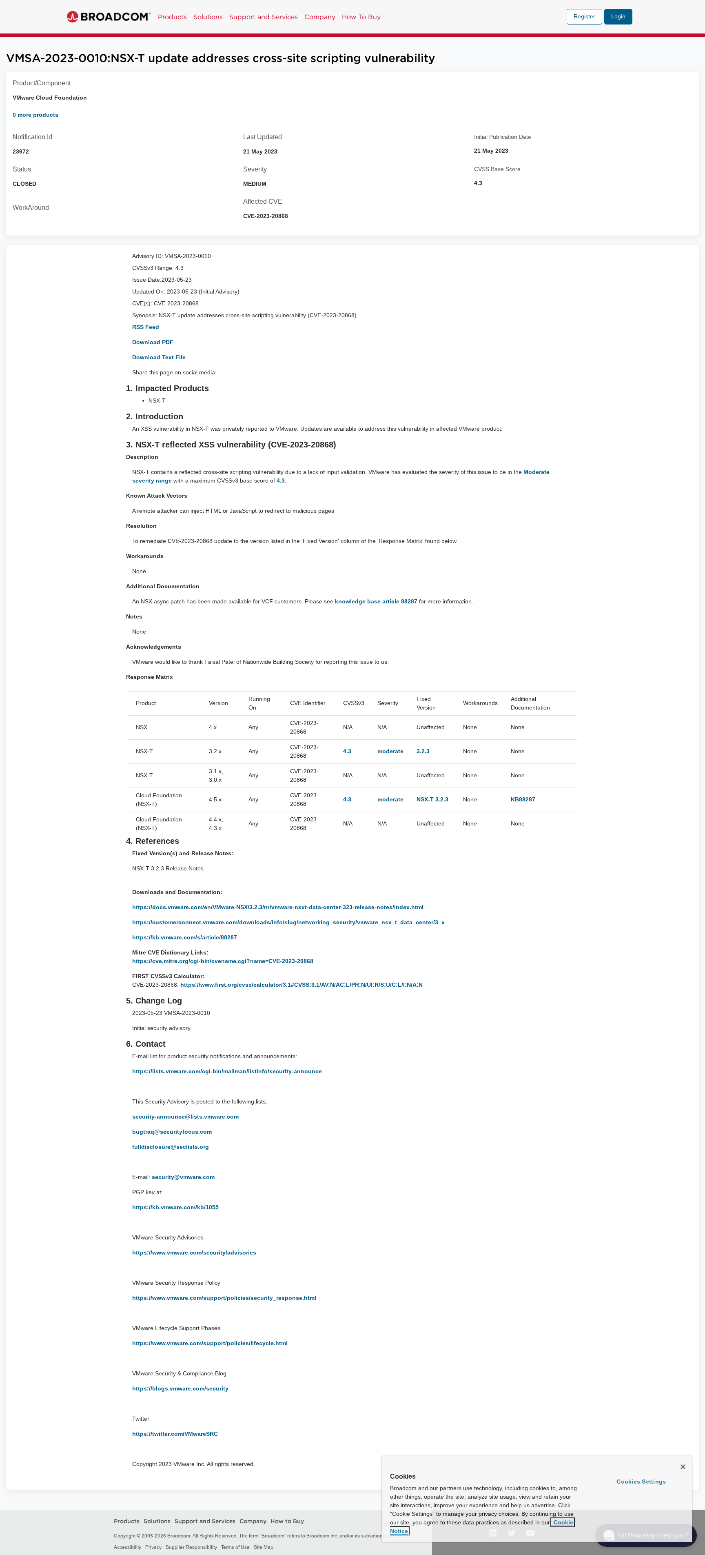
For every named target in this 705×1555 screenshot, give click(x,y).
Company (319, 17)
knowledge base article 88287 (376, 601)
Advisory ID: (147, 256)
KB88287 (523, 799)
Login (618, 16)
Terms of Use (235, 1547)
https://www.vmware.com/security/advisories (195, 1252)
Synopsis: (144, 315)
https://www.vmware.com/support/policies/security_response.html (225, 1298)
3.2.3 (423, 751)
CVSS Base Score (497, 169)
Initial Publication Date (502, 136)
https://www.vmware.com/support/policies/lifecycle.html (210, 1343)
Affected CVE (262, 201)
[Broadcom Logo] (109, 17)
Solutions (208, 17)
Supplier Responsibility (191, 1547)
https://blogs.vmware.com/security (181, 1388)
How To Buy (361, 17)
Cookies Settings (641, 1481)
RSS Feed (145, 327)
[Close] (683, 1466)
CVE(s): (142, 303)
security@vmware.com (183, 1177)
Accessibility (127, 1547)
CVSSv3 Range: (153, 268)
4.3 (281, 480)
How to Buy (287, 1521)
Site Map (263, 1547)
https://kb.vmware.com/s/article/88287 (184, 937)
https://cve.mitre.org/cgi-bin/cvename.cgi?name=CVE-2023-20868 (222, 961)
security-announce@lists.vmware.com (185, 1116)
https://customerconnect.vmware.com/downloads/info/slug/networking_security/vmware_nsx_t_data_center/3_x (288, 922)
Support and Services (263, 17)
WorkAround (31, 207)
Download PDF (152, 342)
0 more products (35, 114)
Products (172, 17)
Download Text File (159, 357)
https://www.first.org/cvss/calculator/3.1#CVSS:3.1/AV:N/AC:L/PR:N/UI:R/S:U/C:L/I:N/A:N (301, 984)
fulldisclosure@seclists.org (170, 1146)
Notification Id (32, 136)
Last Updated (262, 136)
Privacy (153, 1547)
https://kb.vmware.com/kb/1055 (176, 1207)
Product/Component (42, 83)
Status (22, 169)
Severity (255, 169)
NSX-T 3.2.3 (432, 799)
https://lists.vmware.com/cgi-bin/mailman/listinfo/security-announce (228, 1071)
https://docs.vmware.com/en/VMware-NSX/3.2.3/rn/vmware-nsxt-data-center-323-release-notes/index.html (277, 907)
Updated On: (148, 291)
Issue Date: (147, 279)
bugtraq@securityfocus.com (172, 1131)
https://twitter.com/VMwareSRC (175, 1433)
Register (584, 16)
